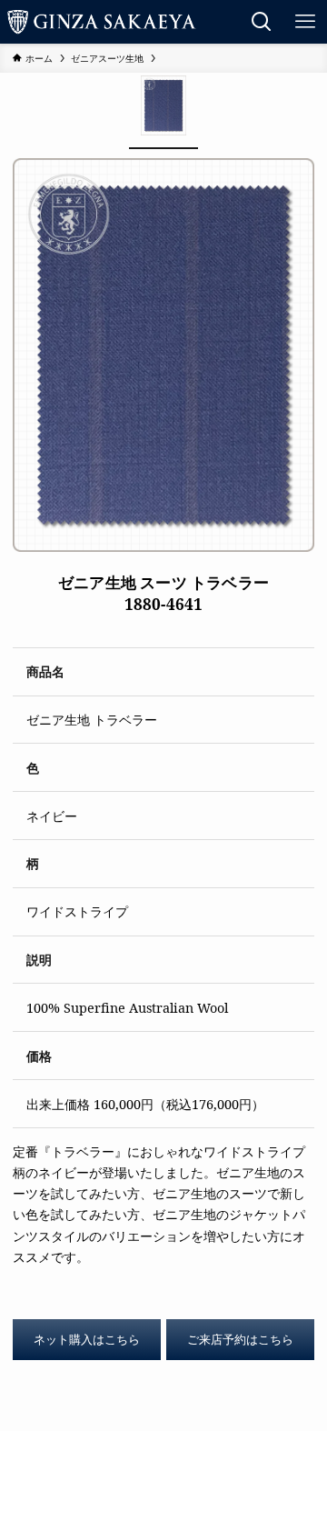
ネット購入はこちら (87, 1339)
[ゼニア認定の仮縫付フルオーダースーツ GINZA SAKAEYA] (101, 22)
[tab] (163, 111)
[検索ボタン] (261, 22)
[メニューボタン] (305, 22)
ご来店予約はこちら (240, 1339)
